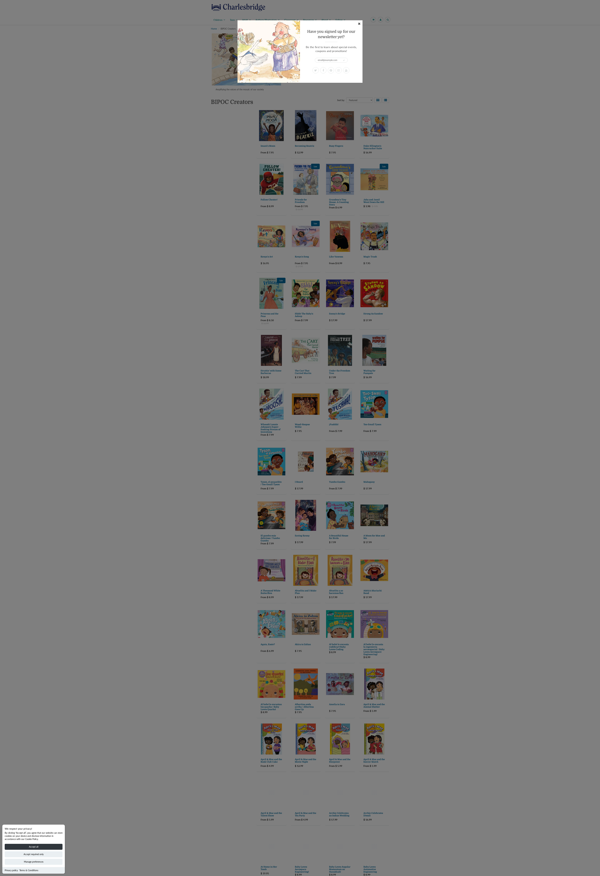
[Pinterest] (331, 70)
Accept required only (34, 854)
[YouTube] (346, 70)
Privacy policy (11, 870)
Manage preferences (33, 861)
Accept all (33, 846)
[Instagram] (338, 70)
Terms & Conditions (28, 870)
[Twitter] (315, 70)
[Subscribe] (344, 60)
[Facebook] (323, 70)
